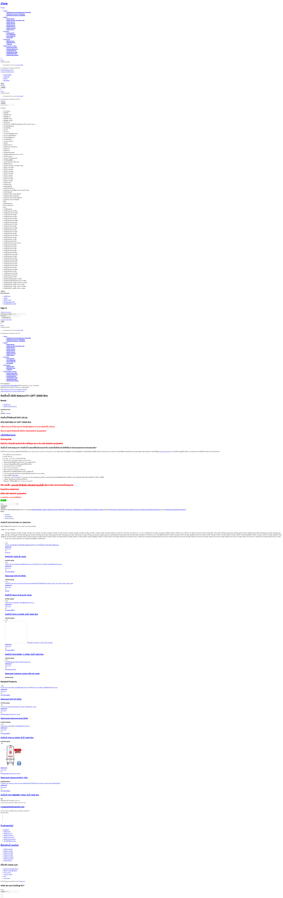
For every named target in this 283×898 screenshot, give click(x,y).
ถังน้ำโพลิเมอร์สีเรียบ (13, 385)
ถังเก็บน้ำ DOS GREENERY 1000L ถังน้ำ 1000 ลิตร (20, 794)
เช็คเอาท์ (5, 78)
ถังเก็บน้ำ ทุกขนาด (10, 29)
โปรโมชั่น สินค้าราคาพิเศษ (11, 47)
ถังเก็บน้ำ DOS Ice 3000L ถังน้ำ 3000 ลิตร (21, 614)
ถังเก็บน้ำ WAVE (7, 300)
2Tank (4, 3)
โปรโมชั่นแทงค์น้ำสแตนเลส (12, 49)
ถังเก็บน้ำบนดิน (69, 510)
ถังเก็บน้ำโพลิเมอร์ (77, 510)
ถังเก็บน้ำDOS (61, 510)
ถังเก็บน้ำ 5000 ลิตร (10, 26)
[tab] (143, 515)
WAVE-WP (7, 552)
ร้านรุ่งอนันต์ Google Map (7, 70)
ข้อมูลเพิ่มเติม (9, 516)
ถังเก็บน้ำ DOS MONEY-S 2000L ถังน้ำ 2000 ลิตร (24, 654)
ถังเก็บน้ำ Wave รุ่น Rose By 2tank (18, 595)
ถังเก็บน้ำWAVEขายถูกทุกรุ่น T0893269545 (15, 15)
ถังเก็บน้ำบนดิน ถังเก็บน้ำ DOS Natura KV (150, 510)
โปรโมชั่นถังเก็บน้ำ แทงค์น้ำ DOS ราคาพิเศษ (93, 510)
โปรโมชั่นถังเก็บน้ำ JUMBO (12, 52)
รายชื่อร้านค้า (9, 44)
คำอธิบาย (7, 514)
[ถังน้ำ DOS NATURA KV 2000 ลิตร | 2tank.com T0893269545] (13, 391)
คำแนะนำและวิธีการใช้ (10, 36)
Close (2, 60)
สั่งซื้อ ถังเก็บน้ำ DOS (10, 42)
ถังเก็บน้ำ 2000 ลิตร (10, 23)
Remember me (6, 318)
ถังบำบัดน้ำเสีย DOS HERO (10, 304)
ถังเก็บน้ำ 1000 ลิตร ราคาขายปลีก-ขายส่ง (15, 20)
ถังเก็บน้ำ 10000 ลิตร (11, 28)
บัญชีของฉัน (6, 76)
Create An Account (6, 312)
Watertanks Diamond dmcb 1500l (14, 718)
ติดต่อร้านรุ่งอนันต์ (10, 33)
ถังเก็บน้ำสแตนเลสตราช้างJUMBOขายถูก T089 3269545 (18, 12)
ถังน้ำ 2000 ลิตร (113, 510)
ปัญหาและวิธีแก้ (9, 37)
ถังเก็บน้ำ (6, 385)
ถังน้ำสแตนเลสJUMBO (10, 669)
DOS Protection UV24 (164, 451)
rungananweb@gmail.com (7, 71)
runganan (8, 413)
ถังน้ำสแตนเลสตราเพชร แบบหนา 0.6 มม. (10, 714)
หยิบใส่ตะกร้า (4, 506)
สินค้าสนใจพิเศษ (7, 75)
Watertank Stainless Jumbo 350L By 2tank (22, 673)
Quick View (8, 548)
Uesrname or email (6, 314)
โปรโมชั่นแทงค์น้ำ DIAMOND (12, 55)
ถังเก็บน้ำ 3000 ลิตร (10, 25)
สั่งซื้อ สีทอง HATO (10, 41)
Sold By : (3, 413)
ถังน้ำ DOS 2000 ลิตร (123, 510)
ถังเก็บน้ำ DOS (7, 296)
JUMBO (5, 298)
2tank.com (22, 881)
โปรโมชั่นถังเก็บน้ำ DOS (11, 50)
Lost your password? (6, 319)
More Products (9, 518)
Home (2, 385)
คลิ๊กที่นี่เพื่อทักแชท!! (8, 435)
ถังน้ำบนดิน (15, 475)
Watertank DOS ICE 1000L (15, 575)
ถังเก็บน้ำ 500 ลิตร (10, 19)
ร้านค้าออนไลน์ (7, 825)
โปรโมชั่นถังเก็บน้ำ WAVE (11, 53)
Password (3, 316)
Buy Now (3, 508)
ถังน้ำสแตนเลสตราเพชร (9, 302)
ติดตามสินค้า (7, 80)
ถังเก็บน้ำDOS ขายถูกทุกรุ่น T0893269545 (15, 14)
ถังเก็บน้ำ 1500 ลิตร (10, 22)
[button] (141, 58)
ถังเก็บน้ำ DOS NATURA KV (10, 406)
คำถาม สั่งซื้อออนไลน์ (10, 34)
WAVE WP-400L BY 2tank (15, 556)
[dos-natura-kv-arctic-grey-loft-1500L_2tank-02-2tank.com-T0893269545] (14, 389)
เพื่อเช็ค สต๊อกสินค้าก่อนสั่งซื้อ (27, 485)
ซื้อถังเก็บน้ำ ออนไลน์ (9, 845)
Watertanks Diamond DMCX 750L (14, 777)
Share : (2, 511)
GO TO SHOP (19, 65)
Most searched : (5, 293)
